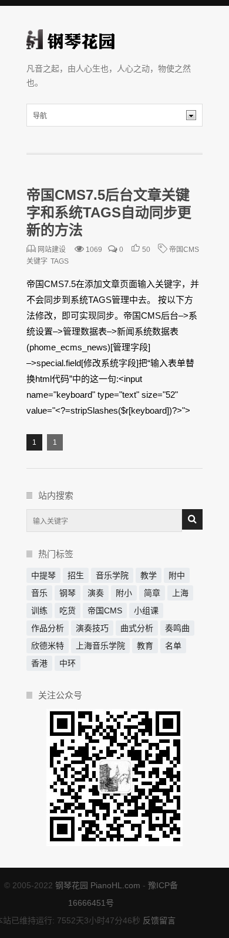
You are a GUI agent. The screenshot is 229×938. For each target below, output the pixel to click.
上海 (180, 593)
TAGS (59, 261)
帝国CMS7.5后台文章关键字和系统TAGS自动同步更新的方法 (108, 212)
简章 (152, 593)
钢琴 (67, 593)
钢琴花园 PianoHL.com (97, 885)
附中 (177, 575)
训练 (39, 610)
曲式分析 (136, 628)
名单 (173, 645)
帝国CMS (184, 249)
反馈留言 (159, 920)
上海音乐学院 (100, 645)
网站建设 (52, 249)
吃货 (67, 610)
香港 (39, 663)
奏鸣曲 (177, 628)
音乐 (39, 593)
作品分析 (47, 628)
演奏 (95, 593)
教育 (145, 645)
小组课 (146, 610)
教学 (148, 575)
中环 (67, 663)
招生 (76, 575)
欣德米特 (47, 645)
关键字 (37, 261)
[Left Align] (192, 519)
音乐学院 (112, 575)
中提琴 (43, 575)
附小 (124, 593)
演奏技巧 (92, 628)
